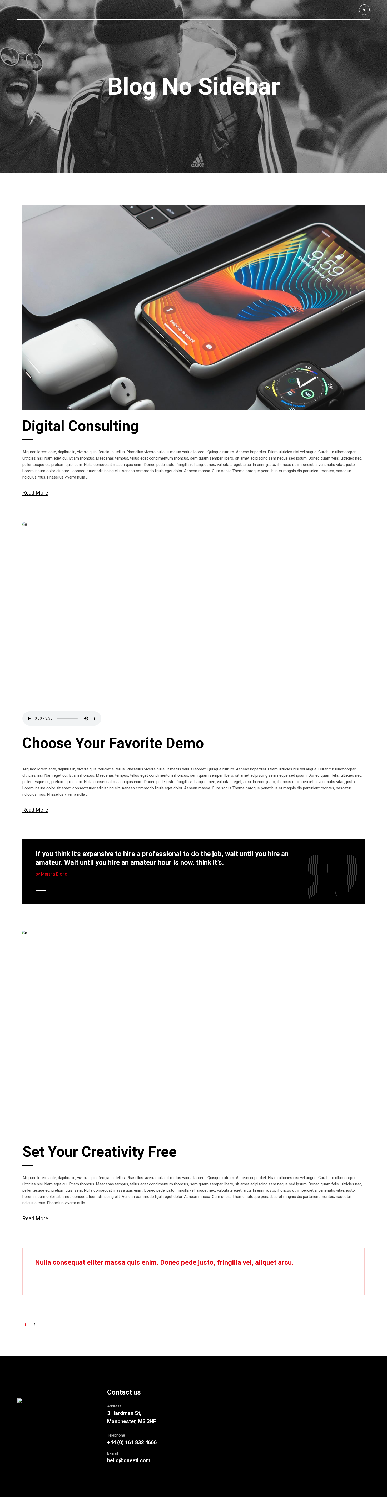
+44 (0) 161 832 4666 (132, 1442)
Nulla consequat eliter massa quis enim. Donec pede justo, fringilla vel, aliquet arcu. (164, 1262)
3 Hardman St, (124, 1413)
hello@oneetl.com (128, 1460)
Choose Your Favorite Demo (113, 743)
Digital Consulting (80, 426)
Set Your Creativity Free (99, 1151)
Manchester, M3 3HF (131, 1421)
